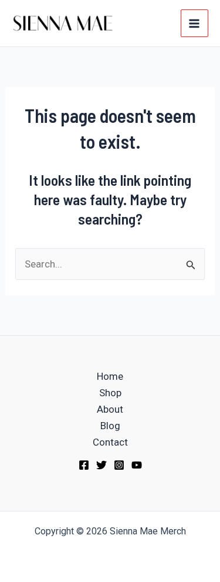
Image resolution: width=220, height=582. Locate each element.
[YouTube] (136, 465)
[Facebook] (84, 465)
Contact (110, 442)
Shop (110, 393)
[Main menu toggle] (195, 23)
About (110, 409)
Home (110, 376)
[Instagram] (119, 465)
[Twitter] (101, 465)
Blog (110, 426)
